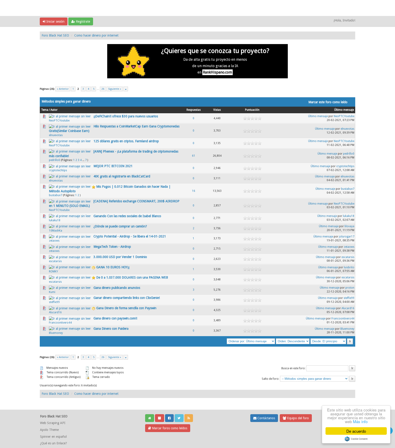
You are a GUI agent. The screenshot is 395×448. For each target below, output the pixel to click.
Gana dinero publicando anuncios (116, 288)
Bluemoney (56, 333)
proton (349, 287)
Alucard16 (55, 312)
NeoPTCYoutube (59, 120)
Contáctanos (265, 418)
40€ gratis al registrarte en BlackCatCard (121, 176)
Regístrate (82, 21)
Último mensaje (344, 109)
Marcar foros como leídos (169, 428)
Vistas (217, 109)
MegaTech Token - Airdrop (112, 246)
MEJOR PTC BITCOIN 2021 (113, 166)
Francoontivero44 (60, 322)
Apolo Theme (49, 430)
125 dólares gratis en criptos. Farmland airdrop (126, 141)
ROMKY (53, 271)
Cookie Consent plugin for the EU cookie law (356, 438)
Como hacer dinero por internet (96, 35)
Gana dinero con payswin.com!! (115, 318)
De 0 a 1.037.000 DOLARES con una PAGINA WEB (132, 277)
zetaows (54, 240)
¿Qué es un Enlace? (53, 443)
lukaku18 (54, 220)
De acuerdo (356, 431)
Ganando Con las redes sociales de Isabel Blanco (127, 216)
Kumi (52, 292)
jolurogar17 (346, 236)
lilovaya (349, 226)
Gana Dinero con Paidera (110, 328)
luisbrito (349, 267)
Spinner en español (53, 436)
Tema (44, 109)
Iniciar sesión (54, 21)
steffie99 (54, 302)
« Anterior (63, 88)
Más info (360, 421)
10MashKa (55, 230)
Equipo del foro (297, 418)
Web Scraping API (52, 423)
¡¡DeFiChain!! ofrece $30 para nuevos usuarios (125, 116)
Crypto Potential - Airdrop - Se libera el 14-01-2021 (129, 236)
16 (193, 190)
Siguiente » (114, 88)
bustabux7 (55, 195)
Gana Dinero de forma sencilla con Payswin (126, 308)
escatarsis (55, 261)
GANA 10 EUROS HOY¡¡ (112, 267)
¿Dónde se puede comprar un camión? (120, 226)
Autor (54, 109)
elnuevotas (56, 135)
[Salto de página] (125, 89)
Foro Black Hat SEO (55, 35)
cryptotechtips (58, 170)
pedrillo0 (54, 160)
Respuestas (194, 109)
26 (102, 88)
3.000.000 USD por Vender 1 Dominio (120, 257)
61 (193, 155)
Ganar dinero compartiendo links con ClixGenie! (126, 298)
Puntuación (252, 109)
